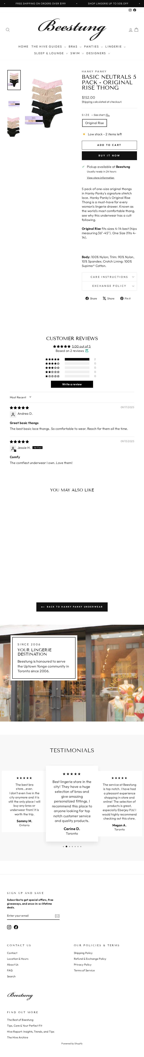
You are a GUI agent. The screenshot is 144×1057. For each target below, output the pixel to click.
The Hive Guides (47, 46)
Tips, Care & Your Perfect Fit (24, 1025)
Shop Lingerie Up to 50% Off (94, 3)
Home (23, 46)
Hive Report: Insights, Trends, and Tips (30, 1031)
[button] (52, 359)
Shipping (87, 101)
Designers (96, 53)
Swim (75, 53)
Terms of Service (84, 970)
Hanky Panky (94, 71)
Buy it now (109, 155)
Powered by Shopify (71, 1043)
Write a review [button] (72, 384)
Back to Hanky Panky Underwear (74, 606)
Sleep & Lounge (49, 53)
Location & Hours (17, 958)
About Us (12, 964)
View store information (100, 177)
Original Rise (94, 123)
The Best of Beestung (20, 1019)
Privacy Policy (82, 964)
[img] (19, 408)
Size (93, 115)
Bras (74, 46)
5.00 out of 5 (81, 346)
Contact (12, 953)
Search (11, 976)
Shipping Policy (83, 953)
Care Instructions (109, 277)
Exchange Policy (109, 285)
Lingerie (114, 46)
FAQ (9, 970)
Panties (92, 46)
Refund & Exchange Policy (90, 958)
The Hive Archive (17, 1037)
